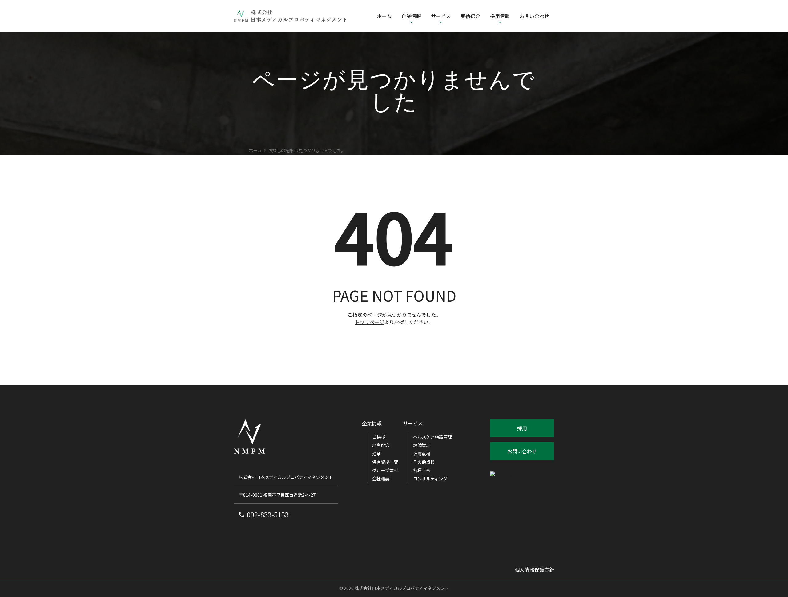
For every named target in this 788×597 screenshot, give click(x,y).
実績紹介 (470, 16)
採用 (522, 428)
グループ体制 (385, 470)
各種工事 (421, 470)
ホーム (384, 16)
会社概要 (380, 478)
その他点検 (424, 462)
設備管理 (421, 445)
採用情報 (500, 16)
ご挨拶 (378, 436)
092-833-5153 (268, 515)
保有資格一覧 (385, 462)
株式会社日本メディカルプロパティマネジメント (402, 588)
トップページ (369, 322)
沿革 (376, 453)
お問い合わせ (534, 16)
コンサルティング (430, 478)
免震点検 (421, 453)
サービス (441, 16)
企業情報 (411, 16)
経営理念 (380, 445)
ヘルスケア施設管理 (432, 436)
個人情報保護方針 (534, 569)
